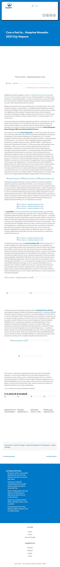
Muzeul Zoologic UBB (32, 243)
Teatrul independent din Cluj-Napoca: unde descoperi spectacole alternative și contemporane (18, 494)
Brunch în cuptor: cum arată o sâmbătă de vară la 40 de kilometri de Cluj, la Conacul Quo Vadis (18, 476)
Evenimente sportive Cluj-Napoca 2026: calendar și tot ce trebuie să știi (18, 509)
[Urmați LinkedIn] (50, 15)
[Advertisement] (30, 58)
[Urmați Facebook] (44, 15)
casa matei (8, 445)
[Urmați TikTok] (54, 15)
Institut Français (19, 445)
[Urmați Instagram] (47, 15)
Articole (45, 87)
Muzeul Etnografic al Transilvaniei (37, 445)
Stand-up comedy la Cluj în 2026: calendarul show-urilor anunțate (18, 502)
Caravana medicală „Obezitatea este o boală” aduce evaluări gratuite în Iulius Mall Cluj (17, 485)
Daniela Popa (31, 87)
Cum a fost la (50, 87)
